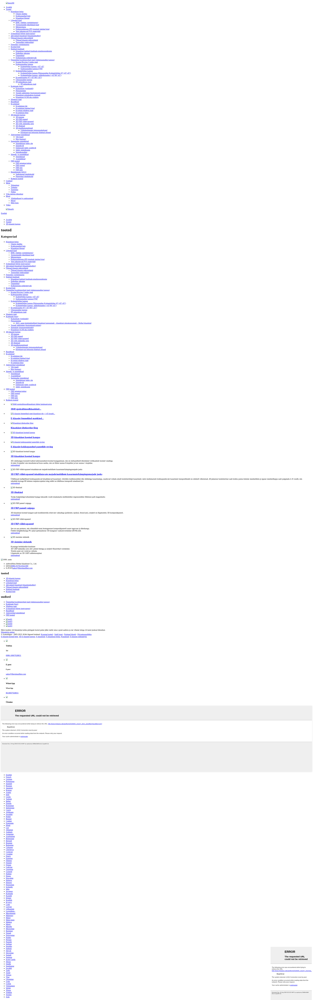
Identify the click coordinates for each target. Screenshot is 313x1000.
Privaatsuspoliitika (85, 634)
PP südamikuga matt (23, 82)
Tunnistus (14, 190)
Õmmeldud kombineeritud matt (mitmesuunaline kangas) (33, 60)
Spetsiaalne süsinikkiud (20, 141)
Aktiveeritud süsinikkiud (20, 135)
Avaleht (9, 7)
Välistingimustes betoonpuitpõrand (34, 130)
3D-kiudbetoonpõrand (24, 128)
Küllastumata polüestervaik (26, 58)
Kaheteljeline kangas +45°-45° (32, 66)
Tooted (8, 9)
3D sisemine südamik (21, 542)
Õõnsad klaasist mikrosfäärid (22, 38)
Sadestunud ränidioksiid (25, 174)
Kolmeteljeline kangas (24, 71)
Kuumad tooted (47, 634)
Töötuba (14, 187)
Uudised (9, 181)
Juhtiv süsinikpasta (23, 150)
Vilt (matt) (19, 137)
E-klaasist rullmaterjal (78, 637)
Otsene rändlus (21, 14)
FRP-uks (19, 168)
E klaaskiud (40, 637)
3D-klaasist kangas (18, 115)
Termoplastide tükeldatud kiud (27, 25)
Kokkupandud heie (23, 16)
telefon (8, 566)
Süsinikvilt (20, 146)
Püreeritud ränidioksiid (24, 176)
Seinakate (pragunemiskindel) (22, 327)
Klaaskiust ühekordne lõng (24, 427)
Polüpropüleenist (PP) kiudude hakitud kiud (32, 29)
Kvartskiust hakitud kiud (25, 108)
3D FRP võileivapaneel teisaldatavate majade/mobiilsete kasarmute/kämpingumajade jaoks (56, 474)
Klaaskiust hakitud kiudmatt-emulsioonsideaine (34, 51)
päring (13, 465)
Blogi (8, 196)
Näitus (13, 192)
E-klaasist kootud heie (9, 637)
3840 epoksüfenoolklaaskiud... (26, 409)
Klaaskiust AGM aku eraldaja (27, 97)
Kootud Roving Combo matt (27, 62)
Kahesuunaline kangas (24, 64)
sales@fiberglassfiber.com (22, 568)
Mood (13, 201)
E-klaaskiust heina (53, 637)
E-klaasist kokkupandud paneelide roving (32, 446)
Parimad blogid (70, 634)
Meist (8, 183)
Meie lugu (15, 203)
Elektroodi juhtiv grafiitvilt (26, 148)
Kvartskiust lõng (22, 113)
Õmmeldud (20, 55)
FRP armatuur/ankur (23, 163)
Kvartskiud (15, 104)
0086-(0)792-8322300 (19, 566)
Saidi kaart (58, 634)
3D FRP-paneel (22, 119)
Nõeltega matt (16, 99)
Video (8, 205)
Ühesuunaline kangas (24, 80)
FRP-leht (19, 170)
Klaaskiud (65, 637)
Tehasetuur (15, 185)
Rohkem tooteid (17, 179)
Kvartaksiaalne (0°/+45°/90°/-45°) (29, 77)
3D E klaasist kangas (27, 637)
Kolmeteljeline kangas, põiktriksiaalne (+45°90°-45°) (41, 75)
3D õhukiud (20, 126)
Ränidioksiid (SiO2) (18, 172)
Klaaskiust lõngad (22, 18)
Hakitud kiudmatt (17, 49)
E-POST (9, 568)
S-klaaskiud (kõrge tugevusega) (23, 33)
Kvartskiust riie (21, 106)
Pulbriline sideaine (23, 53)
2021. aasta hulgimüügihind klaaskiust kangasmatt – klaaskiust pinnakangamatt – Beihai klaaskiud (53, 323)
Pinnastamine (21, 91)
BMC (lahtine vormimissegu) (27, 22)
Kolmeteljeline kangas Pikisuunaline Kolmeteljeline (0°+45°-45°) (46, 73)
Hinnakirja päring (8, 632)
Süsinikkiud (20, 157)
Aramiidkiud (20, 159)
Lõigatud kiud (16, 20)
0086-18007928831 (13, 655)
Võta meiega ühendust (14, 194)
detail (18, 465)
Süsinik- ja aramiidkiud (20, 154)
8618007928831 (12, 693)
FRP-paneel (20, 165)
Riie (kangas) (21, 139)
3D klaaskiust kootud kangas (25, 437)
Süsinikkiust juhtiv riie (24, 143)
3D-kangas (20, 117)
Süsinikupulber (21, 152)
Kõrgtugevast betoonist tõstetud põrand (36, 132)
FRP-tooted (15, 161)
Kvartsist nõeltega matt (24, 110)
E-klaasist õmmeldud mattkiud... (27, 418)
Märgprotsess (21, 27)
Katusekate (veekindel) (24, 88)
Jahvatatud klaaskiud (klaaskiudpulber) (26, 36)
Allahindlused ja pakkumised (22, 198)
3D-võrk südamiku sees (25, 124)
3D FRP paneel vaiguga (23, 508)
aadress (8, 564)
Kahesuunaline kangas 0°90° (32, 69)
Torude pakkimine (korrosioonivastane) (31, 93)
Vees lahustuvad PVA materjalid (28, 31)
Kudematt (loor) (17, 86)
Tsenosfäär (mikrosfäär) (25, 42)
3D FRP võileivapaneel (25, 121)
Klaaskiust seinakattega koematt (28, 95)
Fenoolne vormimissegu (20, 44)
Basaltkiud (15, 102)
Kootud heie (15, 47)
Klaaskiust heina (17, 12)
